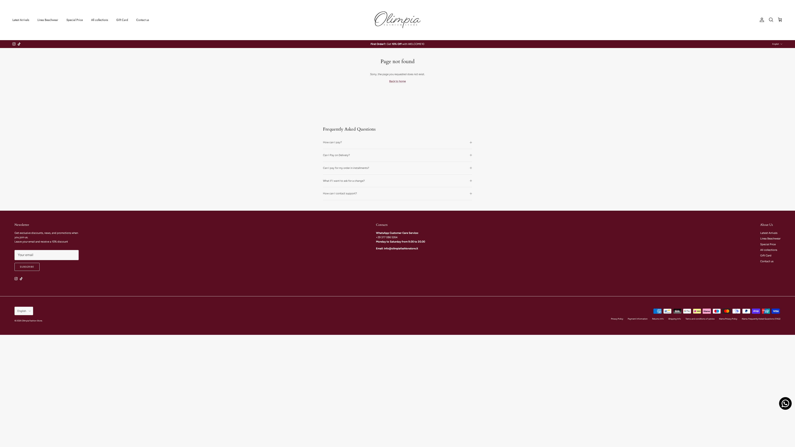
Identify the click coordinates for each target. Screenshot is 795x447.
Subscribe (27, 267)
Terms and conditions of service (699, 318)
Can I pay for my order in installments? (346, 167)
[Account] (761, 19)
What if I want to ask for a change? (344, 180)
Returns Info (658, 318)
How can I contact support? (340, 193)
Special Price (74, 20)
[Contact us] (785, 403)
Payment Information (638, 318)
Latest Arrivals (20, 20)
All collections (99, 20)
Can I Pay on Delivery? (336, 155)
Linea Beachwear (47, 20)
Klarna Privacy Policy (728, 318)
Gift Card (122, 20)
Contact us (142, 20)
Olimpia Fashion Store (32, 320)
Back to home (397, 81)
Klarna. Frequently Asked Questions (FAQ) (761, 318)
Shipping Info (674, 318)
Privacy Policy (617, 318)
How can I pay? (332, 142)
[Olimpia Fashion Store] (397, 20)
